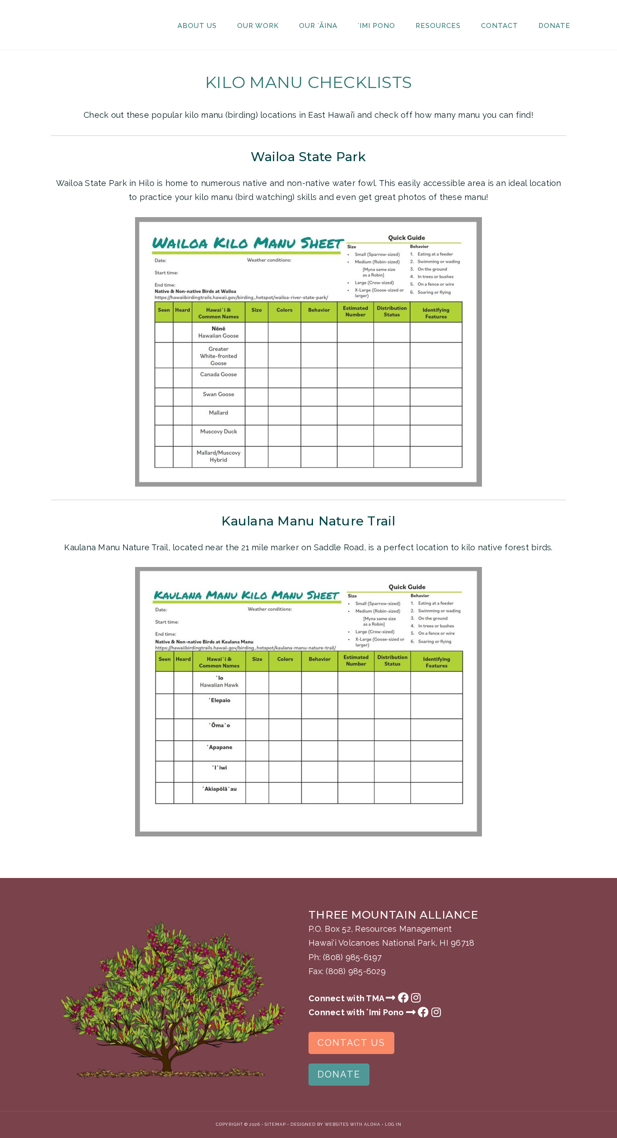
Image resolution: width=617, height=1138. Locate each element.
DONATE (339, 1074)
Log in (393, 1124)
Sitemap (275, 1124)
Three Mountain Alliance (82, 25)
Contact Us (351, 1042)
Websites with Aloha (352, 1124)
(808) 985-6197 (352, 957)
